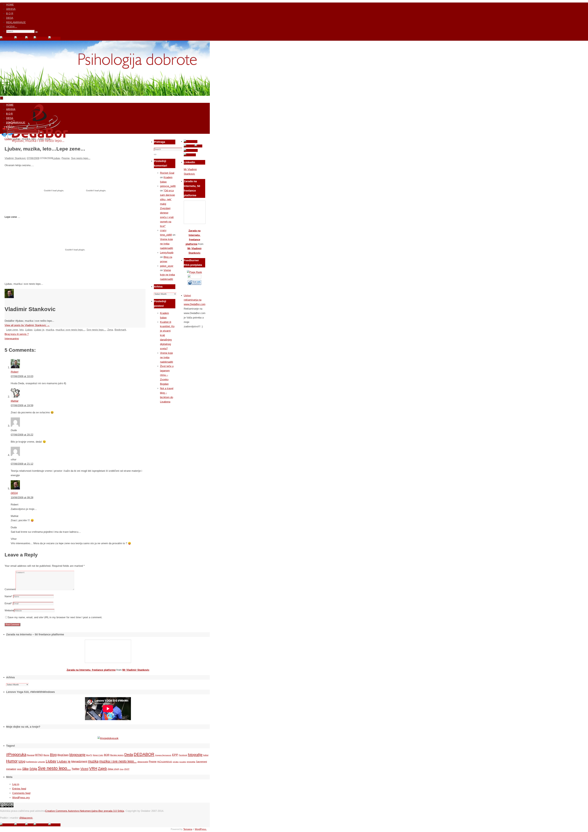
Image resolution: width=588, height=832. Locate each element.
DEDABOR (144, 754)
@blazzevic (26, 817)
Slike (25, 768)
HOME (10, 4)
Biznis (46, 755)
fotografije (195, 755)
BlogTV (89, 755)
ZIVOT (126, 769)
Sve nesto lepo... (80, 158)
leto (21, 329)
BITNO (39, 755)
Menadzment (79, 761)
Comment (10, 589)
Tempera (187, 829)
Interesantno (12, 338)
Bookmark (120, 329)
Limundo (41, 762)
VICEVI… (11, 26)
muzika (50, 329)
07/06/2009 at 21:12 (22, 463)
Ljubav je (39, 329)
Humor (12, 761)
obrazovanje (142, 762)
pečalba (176, 762)
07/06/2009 (33, 158)
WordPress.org (21, 797)
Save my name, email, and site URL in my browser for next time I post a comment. (55, 617)
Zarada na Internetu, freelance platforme (91, 669)
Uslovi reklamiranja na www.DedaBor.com (194, 300)
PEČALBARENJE (164, 762)
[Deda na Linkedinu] (54, 38)
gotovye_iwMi (168, 186)
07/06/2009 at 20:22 (22, 434)
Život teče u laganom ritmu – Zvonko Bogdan (166, 375)
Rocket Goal (167, 172)
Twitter (76, 768)
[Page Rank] (194, 272)
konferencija (31, 762)
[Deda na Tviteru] (19, 38)
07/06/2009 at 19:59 (22, 405)
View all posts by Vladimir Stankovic (27, 325)
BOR (106, 754)
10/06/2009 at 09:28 (22, 497)
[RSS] (29, 38)
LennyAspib (166, 252)
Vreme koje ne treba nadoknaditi (166, 244)
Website (9, 610)
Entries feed (19, 788)
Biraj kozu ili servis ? (17, 334)
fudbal (205, 755)
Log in (15, 784)
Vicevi (84, 768)
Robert (14, 371)
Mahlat (14, 401)
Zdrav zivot (113, 769)
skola (19, 769)
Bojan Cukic (98, 755)
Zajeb (102, 769)
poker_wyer (166, 266)
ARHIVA (10, 9)
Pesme (66, 158)
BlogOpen (63, 755)
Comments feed (21, 793)
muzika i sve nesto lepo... (70, 329)
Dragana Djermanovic (163, 755)
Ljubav (56, 158)
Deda (128, 754)
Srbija (33, 768)
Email (8, 603)
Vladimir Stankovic (15, 158)
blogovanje (77, 755)
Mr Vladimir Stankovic (135, 669)
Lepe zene (12, 329)
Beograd (30, 755)
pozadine (182, 762)
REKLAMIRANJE (16, 22)
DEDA (9, 18)
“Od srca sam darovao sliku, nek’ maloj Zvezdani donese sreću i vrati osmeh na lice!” (167, 208)
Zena (110, 329)
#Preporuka (16, 754)
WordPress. (201, 829)
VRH (93, 768)
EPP (175, 754)
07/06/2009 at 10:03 (22, 376)
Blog (53, 755)
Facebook (183, 755)
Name (8, 596)
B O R (9, 13)
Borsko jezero (117, 755)
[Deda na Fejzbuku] (7, 38)
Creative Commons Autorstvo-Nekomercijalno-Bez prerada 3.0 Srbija (84, 810)
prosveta (191, 761)
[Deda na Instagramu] (41, 38)
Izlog (21, 761)
